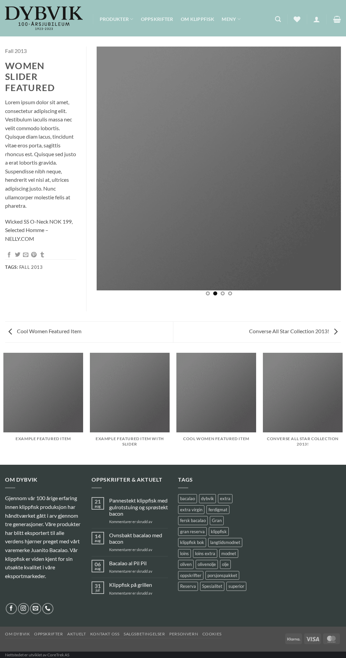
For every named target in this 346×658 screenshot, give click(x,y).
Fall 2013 (16, 51)
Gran (217, 520)
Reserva (188, 586)
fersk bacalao (193, 520)
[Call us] (47, 608)
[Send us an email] (35, 608)
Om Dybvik (17, 633)
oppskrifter (190, 575)
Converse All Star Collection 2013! (289, 331)
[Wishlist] (297, 19)
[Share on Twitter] (17, 255)
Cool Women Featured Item (48, 331)
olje (225, 564)
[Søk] (278, 19)
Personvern (183, 633)
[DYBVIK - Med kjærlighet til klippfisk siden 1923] (44, 18)
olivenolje (207, 564)
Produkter (114, 19)
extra (225, 498)
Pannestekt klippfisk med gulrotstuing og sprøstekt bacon (138, 506)
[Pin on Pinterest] (33, 255)
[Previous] (110, 173)
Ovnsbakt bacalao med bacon (135, 538)
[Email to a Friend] (25, 255)
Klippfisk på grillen (130, 584)
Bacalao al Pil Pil (128, 563)
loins (184, 553)
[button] (316, 19)
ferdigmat (217, 509)
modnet (228, 553)
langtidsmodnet (225, 542)
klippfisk (219, 531)
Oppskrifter (157, 19)
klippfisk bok (192, 542)
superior (236, 586)
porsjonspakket (222, 575)
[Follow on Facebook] (11, 608)
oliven (186, 564)
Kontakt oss (105, 633)
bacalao (187, 498)
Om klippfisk (197, 19)
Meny (229, 19)
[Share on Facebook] (9, 255)
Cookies (212, 633)
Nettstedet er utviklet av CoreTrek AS (37, 654)
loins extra (205, 553)
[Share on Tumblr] (42, 255)
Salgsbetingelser (144, 633)
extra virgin (191, 509)
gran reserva (192, 531)
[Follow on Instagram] (23, 608)
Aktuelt (76, 633)
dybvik (207, 498)
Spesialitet (212, 586)
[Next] (327, 173)
